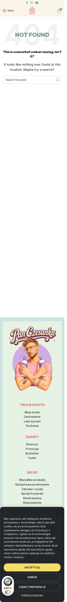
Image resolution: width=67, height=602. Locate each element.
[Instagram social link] (31, 2)
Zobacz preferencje (32, 587)
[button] (59, 511)
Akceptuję (32, 567)
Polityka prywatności (32, 595)
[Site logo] (32, 10)
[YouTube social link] (36, 2)
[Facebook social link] (27, 2)
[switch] (8, 592)
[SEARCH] (57, 80)
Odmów (32, 577)
